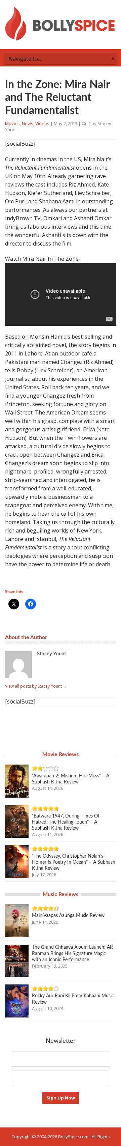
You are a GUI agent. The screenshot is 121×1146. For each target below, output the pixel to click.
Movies (12, 123)
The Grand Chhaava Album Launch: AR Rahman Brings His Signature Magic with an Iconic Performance (72, 953)
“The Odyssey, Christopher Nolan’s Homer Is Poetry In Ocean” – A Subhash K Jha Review (73, 862)
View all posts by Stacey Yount (36, 686)
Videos (42, 123)
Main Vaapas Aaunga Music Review (68, 915)
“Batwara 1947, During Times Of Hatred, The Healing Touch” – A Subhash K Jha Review (65, 822)
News (27, 123)
